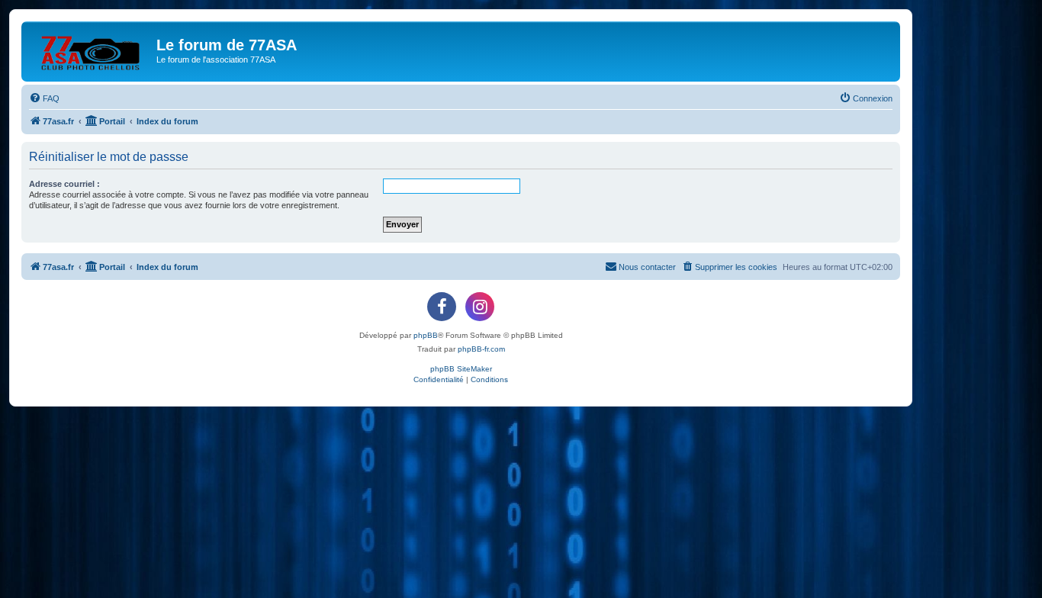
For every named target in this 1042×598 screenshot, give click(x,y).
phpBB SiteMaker (461, 369)
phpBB (425, 335)
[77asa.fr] (90, 49)
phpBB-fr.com (481, 349)
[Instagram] (479, 306)
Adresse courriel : (64, 183)
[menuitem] (44, 98)
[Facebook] (441, 306)
